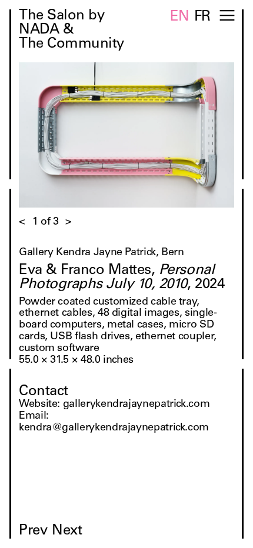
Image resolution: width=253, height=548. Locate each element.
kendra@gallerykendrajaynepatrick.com (114, 428)
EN (179, 18)
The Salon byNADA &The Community (71, 30)
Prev (33, 531)
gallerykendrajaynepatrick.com (136, 404)
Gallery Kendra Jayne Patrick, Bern (101, 253)
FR (202, 18)
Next (67, 531)
